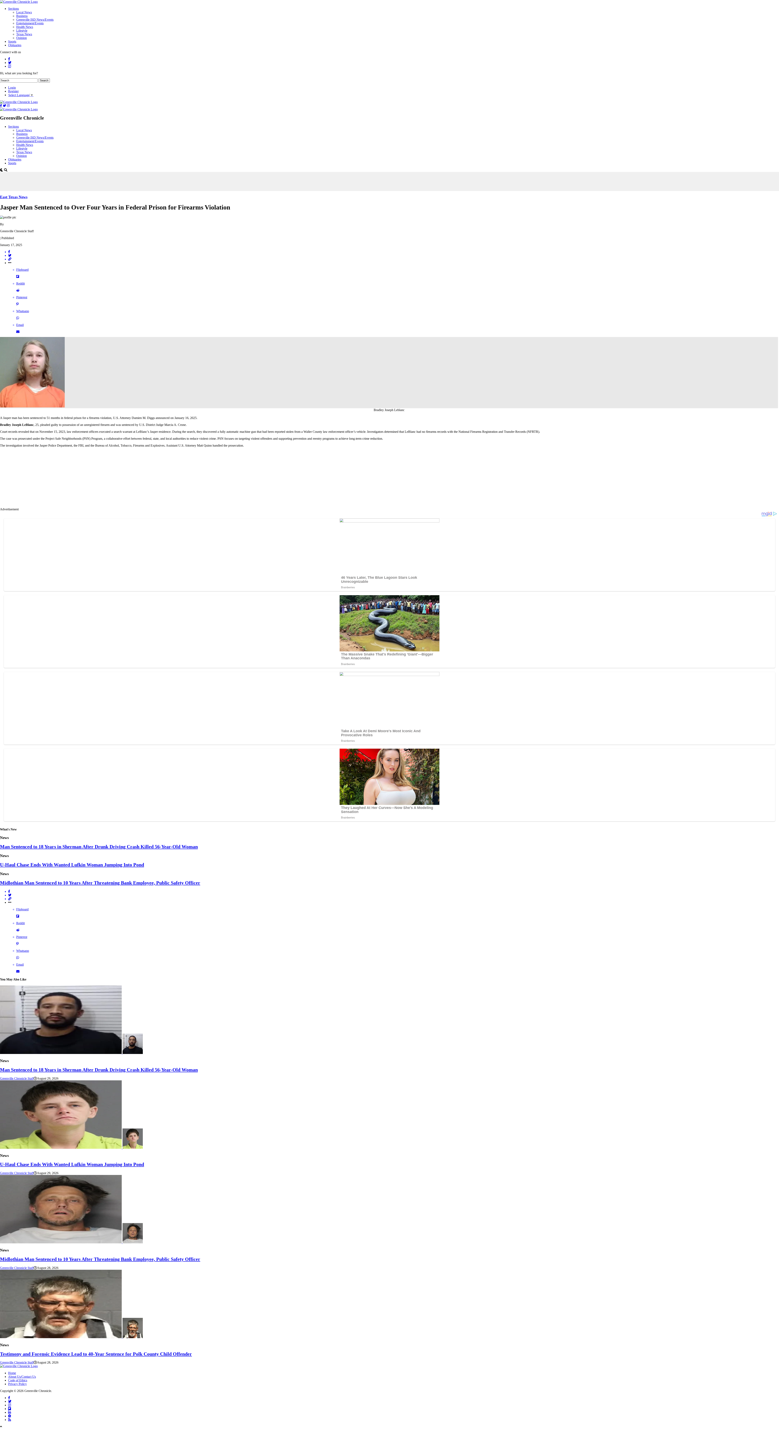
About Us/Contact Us (22, 1376)
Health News (24, 27)
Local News (24, 12)
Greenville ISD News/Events (35, 19)
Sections (13, 8)
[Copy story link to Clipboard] (393, 259)
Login (12, 87)
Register (13, 91)
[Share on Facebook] (393, 252)
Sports (12, 41)
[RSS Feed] (9, 1419)
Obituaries (14, 45)
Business (22, 16)
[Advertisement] (74, 181)
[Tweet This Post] (393, 255)
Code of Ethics (17, 1380)
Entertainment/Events (30, 23)
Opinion (21, 38)
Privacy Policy (17, 1384)
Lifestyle (21, 30)
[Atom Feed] (9, 1416)
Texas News (24, 34)
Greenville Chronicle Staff (17, 1078)
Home (12, 1373)
